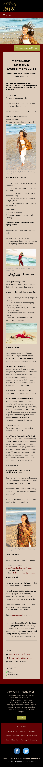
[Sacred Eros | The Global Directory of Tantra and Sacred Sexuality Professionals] (21, 6)
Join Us (21, 718)
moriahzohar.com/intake (19, 654)
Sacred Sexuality (12, 740)
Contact (10, 761)
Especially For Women (29, 735)
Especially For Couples (27, 731)
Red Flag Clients (30, 761)
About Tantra (12, 731)
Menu (8, 15)
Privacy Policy (19, 761)
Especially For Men (12, 735)
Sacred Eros (17, 615)
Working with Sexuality (29, 740)
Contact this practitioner (27, 48)
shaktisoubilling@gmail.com (23, 573)
